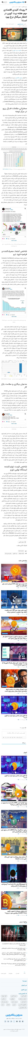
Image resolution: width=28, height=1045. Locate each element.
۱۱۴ (17, 861)
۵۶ (17, 614)
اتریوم (14, 1004)
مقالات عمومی (4, 712)
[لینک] (18, 737)
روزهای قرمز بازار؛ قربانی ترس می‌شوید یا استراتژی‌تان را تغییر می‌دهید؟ (13, 944)
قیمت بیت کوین (17, 50)
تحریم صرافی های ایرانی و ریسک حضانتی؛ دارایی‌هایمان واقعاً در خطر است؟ (13, 949)
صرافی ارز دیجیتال (22, 999)
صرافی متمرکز (4, 854)
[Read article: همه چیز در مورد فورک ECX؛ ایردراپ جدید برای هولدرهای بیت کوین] (14, 573)
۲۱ (17, 640)
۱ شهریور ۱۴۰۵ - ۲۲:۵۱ (22, 587)
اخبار (19, 6)
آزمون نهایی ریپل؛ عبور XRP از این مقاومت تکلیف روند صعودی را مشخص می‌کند (16, 611)
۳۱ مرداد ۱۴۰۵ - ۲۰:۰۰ (22, 806)
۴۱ (17, 667)
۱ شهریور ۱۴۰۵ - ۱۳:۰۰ (22, 693)
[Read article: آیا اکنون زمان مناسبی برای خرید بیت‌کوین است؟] (14, 705)
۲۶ (17, 693)
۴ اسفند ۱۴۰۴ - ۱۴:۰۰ (10, 24)
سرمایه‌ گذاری (13, 996)
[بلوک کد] (16, 737)
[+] (21, 737)
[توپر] (3, 737)
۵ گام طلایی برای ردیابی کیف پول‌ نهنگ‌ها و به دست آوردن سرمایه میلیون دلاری (14, 959)
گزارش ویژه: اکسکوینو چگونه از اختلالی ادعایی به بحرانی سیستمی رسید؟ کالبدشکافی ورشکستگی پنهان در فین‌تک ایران (13, 954)
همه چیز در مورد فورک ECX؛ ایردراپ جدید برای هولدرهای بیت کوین (14, 585)
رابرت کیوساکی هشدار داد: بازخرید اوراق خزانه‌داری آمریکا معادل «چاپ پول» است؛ (16, 690)
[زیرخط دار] (7, 737)
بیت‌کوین (3, 999)
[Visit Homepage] (16, 2)
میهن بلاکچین (24, 6)
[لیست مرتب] (10, 737)
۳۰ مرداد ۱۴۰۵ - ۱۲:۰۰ (22, 861)
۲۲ (17, 833)
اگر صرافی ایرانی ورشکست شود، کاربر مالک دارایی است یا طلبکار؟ (15, 858)
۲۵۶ (17, 939)
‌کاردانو (8, 1004)
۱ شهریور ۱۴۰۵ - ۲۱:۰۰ (22, 614)
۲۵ (17, 587)
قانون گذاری (24, 996)
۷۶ (17, 719)
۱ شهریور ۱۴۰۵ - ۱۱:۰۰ (23, 719)
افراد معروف (21, 553)
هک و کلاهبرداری (23, 1007)
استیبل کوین (24, 1002)
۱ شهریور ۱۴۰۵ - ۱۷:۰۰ (22, 667)
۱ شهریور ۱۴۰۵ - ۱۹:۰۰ (22, 640)
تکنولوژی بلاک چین (22, 1004)
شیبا (2, 1004)
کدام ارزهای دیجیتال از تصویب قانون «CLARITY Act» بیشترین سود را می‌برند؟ (16, 912)
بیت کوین (15, 553)
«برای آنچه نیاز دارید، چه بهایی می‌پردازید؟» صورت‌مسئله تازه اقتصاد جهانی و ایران (13, 964)
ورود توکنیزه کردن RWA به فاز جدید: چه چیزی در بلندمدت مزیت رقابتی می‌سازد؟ (14, 804)
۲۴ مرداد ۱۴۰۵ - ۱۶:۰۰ (22, 915)
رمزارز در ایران (14, 1002)
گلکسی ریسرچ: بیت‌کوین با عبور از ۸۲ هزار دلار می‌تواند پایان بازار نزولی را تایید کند (15, 638)
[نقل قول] (14, 737)
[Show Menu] (25, 2)
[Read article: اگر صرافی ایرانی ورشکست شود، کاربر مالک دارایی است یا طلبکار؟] (14, 846)
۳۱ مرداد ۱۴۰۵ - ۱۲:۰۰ (23, 833)
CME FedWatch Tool (7, 169)
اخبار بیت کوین (14, 6)
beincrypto (21, 551)
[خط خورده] (9, 737)
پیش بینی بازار (8, 553)
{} (19, 737)
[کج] (5, 737)
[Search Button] (2, 2)
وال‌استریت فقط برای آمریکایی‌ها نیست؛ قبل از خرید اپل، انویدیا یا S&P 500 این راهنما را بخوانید (14, 936)
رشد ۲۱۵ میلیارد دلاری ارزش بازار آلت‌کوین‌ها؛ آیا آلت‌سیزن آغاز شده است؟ (14, 664)
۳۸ (17, 806)
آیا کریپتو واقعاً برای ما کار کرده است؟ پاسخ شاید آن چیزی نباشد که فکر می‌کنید (14, 885)
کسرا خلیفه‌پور (20, 24)
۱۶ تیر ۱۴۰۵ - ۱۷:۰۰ (22, 939)
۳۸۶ (17, 915)
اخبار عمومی (4, 686)
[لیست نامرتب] (12, 737)
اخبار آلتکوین (4, 607)
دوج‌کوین (12, 999)
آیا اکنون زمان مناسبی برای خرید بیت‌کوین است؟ (16, 717)
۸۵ (17, 888)
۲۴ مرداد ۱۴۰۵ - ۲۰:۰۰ (22, 888)
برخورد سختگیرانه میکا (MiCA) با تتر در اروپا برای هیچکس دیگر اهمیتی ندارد (14, 831)
